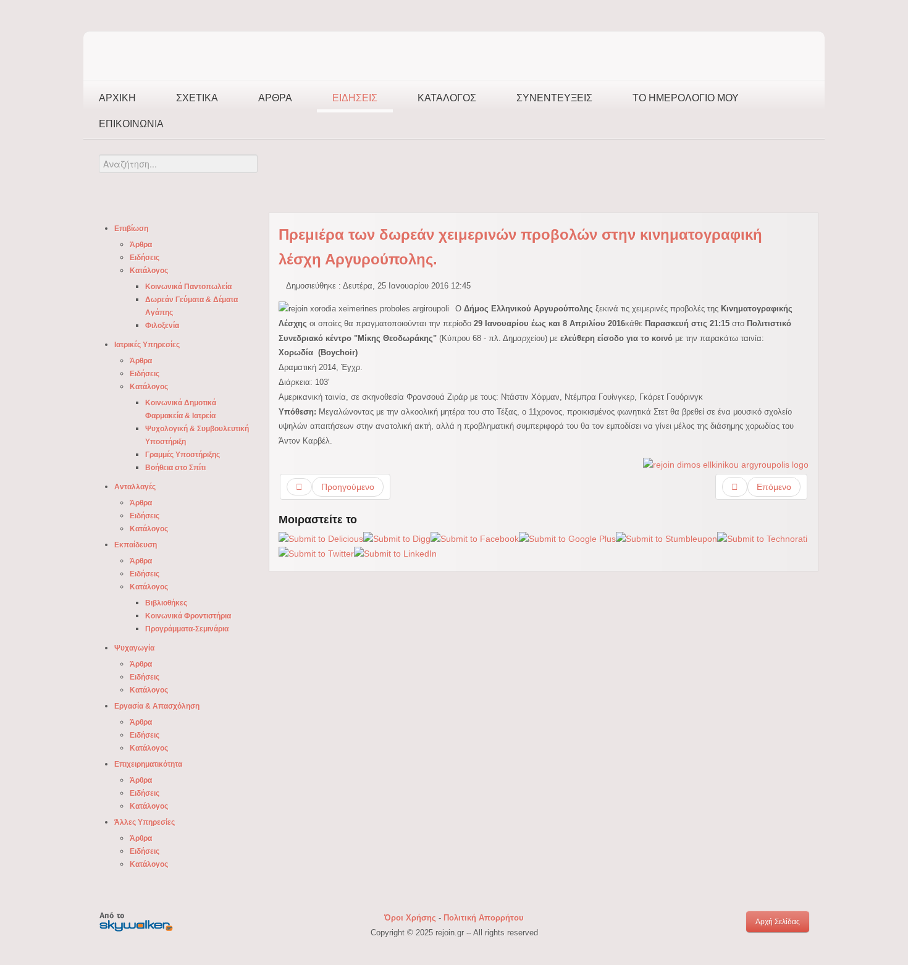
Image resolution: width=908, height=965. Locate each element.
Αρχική (117, 98)
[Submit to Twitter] (316, 553)
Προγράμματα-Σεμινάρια (187, 629)
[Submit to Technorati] (762, 539)
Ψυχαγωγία (134, 648)
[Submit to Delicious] (321, 539)
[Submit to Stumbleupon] (666, 539)
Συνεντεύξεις (554, 98)
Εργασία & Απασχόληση (157, 706)
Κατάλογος (447, 98)
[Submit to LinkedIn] (395, 553)
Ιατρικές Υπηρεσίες (147, 344)
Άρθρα (275, 98)
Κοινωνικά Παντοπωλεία (188, 286)
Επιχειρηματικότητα (148, 764)
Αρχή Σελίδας (777, 921)
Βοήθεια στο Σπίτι (175, 467)
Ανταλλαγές (135, 486)
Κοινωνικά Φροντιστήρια (188, 616)
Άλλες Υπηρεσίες (144, 822)
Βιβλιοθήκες (166, 603)
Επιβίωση (131, 228)
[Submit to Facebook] (475, 539)
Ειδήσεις (354, 98)
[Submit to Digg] (397, 539)
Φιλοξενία (162, 325)
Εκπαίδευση (135, 545)
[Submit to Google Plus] (567, 539)
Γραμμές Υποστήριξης (182, 454)
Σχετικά (197, 98)
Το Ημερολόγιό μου (686, 98)
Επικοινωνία (131, 124)
